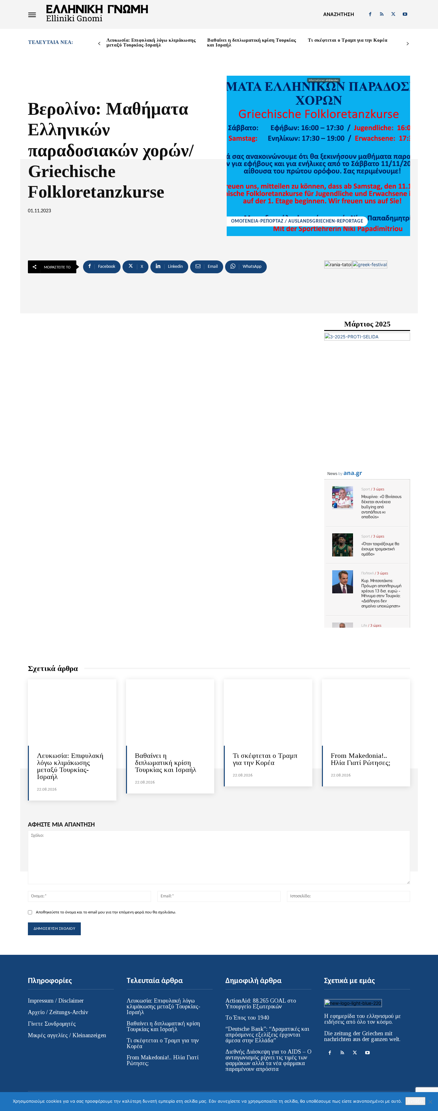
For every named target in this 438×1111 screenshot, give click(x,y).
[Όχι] (430, 1101)
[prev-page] (99, 44)
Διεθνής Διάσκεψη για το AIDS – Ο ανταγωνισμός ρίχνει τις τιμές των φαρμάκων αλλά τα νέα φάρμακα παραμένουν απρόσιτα (268, 1060)
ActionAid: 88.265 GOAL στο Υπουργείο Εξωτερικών (260, 1003)
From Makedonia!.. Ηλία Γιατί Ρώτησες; (361, 759)
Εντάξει (415, 1101)
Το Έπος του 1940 (247, 1017)
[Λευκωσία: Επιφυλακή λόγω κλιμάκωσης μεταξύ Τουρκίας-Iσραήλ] (72, 712)
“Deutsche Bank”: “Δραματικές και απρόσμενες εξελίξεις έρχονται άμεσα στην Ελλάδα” (267, 1035)
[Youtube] (405, 14)
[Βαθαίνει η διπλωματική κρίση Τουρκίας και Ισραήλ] (170, 712)
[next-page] (408, 44)
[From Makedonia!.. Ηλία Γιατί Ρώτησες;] (366, 712)
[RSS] (381, 14)
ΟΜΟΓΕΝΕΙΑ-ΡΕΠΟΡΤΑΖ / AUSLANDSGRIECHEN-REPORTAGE (297, 221)
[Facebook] (370, 14)
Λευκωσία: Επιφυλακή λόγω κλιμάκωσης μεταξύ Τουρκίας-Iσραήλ (151, 42)
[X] (393, 14)
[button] (338, 14)
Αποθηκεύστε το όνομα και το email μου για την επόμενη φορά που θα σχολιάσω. (106, 912)
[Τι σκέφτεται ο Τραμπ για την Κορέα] (268, 712)
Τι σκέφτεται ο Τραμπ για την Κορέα (347, 40)
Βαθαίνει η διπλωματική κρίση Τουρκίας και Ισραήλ (251, 42)
